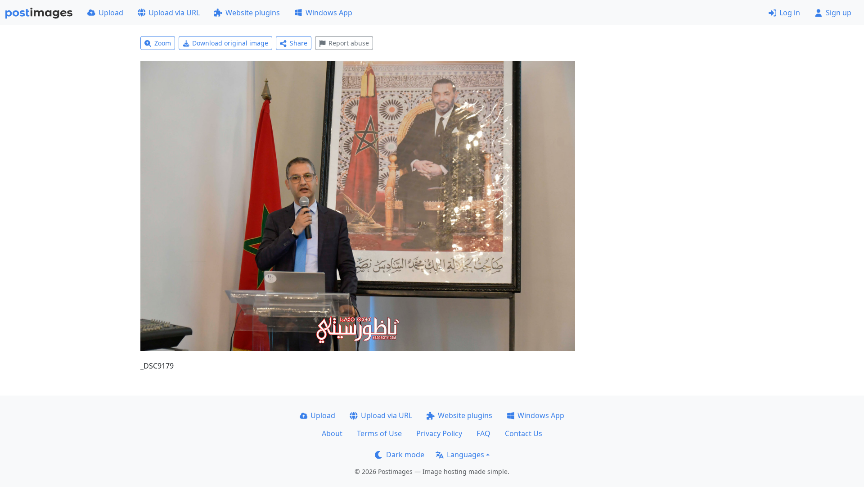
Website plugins (252, 13)
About (332, 433)
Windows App (329, 13)
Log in (789, 13)
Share (298, 43)
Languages (465, 455)
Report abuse (348, 43)
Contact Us (523, 433)
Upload (111, 13)
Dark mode (405, 455)
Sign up (838, 13)
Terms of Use (379, 433)
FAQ (483, 433)
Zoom (162, 43)
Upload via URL (174, 13)
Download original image (230, 43)
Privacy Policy (439, 433)
